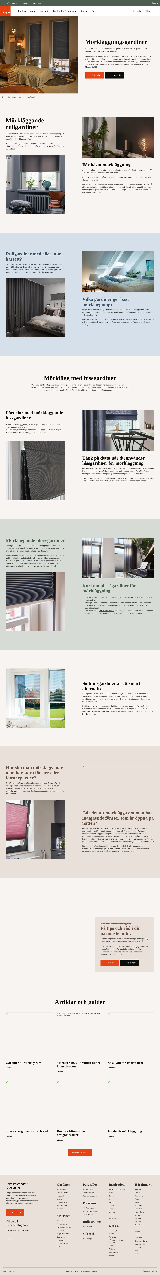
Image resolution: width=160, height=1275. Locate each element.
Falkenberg (139, 1196)
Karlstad (138, 1218)
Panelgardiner (62, 1205)
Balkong (112, 1193)
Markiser (63, 1216)
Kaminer (85, 11)
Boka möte (137, 11)
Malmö (137, 1231)
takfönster (19, 146)
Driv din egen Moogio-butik (17, 1230)
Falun (137, 1199)
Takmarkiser (61, 1240)
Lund (136, 1228)
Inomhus (32, 11)
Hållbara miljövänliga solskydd (116, 1241)
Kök (110, 1199)
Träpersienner (88, 1214)
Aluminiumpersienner (90, 1211)
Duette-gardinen (92, 597)
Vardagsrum (113, 1218)
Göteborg (138, 1205)
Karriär (111, 1246)
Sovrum (111, 1202)
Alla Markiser (61, 1221)
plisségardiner (12, 566)
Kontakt (111, 1234)
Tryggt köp (25, 3)
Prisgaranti (37, 3)
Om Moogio (113, 1230)
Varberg (138, 1250)
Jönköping (138, 1215)
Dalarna (137, 1193)
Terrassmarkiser (62, 1243)
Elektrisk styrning (63, 1193)
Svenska (155, 3)
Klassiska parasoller (90, 1196)
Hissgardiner (61, 1196)
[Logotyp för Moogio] (5, 11)
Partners (112, 1249)
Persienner (90, 1203)
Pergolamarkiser (63, 1234)
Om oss (95, 11)
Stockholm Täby (140, 1244)
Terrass (111, 1205)
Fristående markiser (64, 1227)
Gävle (137, 1202)
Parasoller (90, 1184)
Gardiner (63, 1184)
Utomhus (21, 11)
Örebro (137, 1234)
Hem (4, 97)
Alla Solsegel (87, 1239)
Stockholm (138, 1238)
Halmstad (138, 1209)
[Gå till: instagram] (9, 1239)
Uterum (111, 1215)
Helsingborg (139, 1212)
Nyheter (112, 1255)
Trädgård (112, 1209)
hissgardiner (139, 468)
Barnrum (112, 1196)
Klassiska (60, 1199)
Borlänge (138, 1189)
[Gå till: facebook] (6, 1239)
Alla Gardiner (61, 1189)
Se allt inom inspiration (117, 1189)
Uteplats (112, 1212)
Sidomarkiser (61, 1237)
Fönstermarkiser (63, 1224)
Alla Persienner (88, 1208)
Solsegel (88, 1233)
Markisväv (60, 1230)
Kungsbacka (139, 1225)
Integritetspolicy (9, 1271)
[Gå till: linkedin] (12, 1239)
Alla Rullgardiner (89, 1227)
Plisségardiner (62, 1209)
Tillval (59, 1247)
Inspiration (45, 11)
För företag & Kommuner (65, 11)
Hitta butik (150, 11)
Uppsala (138, 1247)
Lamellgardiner (25, 786)
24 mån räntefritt (11, 3)
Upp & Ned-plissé (106, 611)
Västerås (138, 1254)
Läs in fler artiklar (78, 1152)
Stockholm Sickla (141, 1241)
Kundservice (113, 1252)
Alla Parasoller (88, 1189)
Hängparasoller (88, 1193)
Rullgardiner (92, 1221)
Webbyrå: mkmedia (150, 1271)
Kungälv (138, 1222)
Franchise (112, 1237)
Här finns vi (143, 1184)
